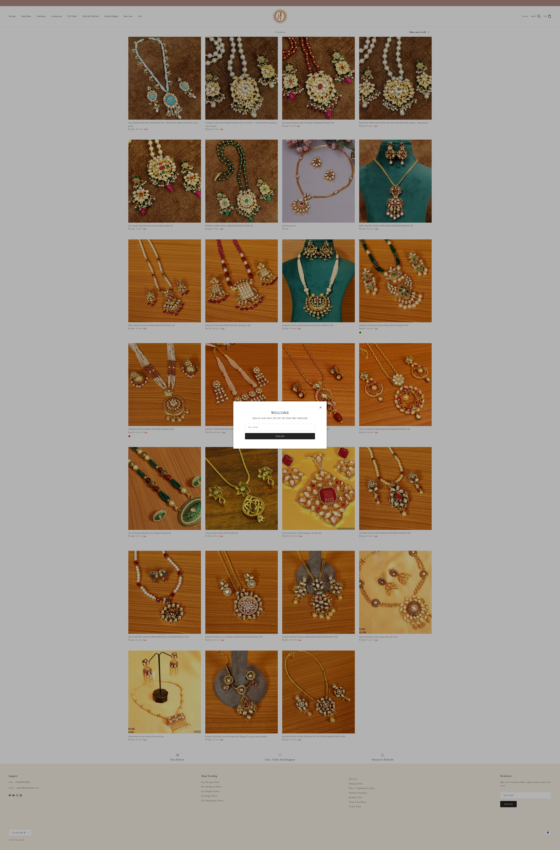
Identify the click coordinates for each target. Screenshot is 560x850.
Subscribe (280, 436)
